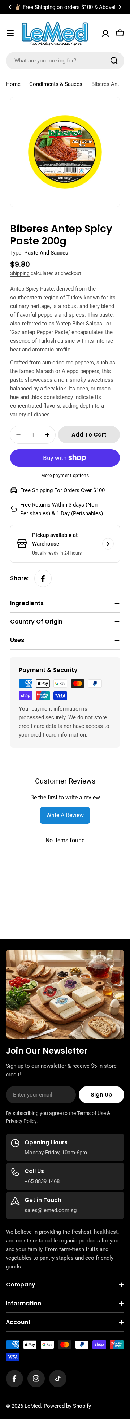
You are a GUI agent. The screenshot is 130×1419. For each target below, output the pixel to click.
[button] (10, 7)
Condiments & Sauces (55, 84)
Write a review (65, 815)
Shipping (20, 273)
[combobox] (65, 60)
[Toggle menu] (10, 33)
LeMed (33, 1406)
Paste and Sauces (46, 252)
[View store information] (108, 544)
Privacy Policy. (22, 1121)
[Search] (114, 60)
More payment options (65, 475)
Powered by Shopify (67, 1406)
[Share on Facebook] (43, 578)
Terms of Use (91, 1113)
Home (13, 84)
